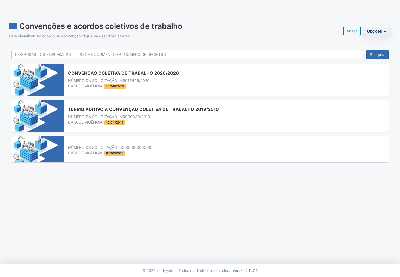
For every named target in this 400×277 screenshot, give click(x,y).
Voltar (352, 31)
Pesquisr (377, 54)
